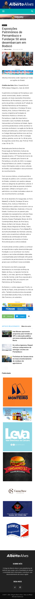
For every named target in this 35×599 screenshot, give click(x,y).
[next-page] (6, 368)
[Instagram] (20, 587)
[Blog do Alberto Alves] (17, 4)
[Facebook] (15, 587)
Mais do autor (26, 326)
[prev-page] (3, 368)
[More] (29, 316)
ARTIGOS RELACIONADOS (11, 326)
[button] (3, 11)
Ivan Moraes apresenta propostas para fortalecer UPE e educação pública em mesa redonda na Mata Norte (22, 336)
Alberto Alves (7, 49)
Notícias (4, 25)
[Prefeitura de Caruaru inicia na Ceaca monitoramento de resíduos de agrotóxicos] (7, 358)
